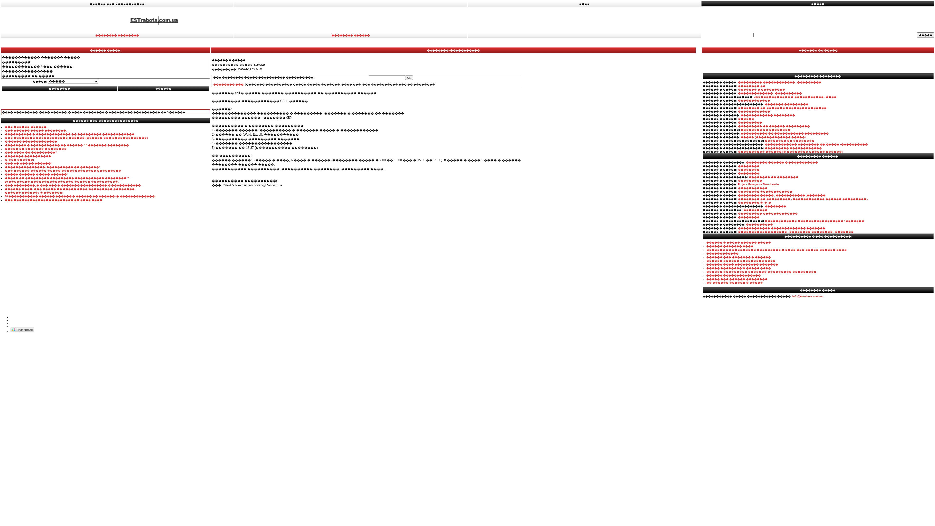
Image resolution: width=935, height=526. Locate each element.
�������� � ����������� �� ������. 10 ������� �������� (67, 145)
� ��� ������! (19, 159)
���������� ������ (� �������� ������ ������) (790, 151)
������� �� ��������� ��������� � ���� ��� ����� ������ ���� (776, 249)
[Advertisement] (622, 20)
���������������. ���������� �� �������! (52, 167)
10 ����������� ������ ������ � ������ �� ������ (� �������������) (80, 196)
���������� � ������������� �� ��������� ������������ (69, 134)
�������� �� (752, 86)
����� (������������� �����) (773, 137)
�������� (748, 166)
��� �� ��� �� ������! (28, 163)
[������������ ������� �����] (105, 57)
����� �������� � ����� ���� (738, 268)
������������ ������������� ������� (781, 228)
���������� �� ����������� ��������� (785, 133)
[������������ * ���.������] (105, 67)
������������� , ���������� (770, 93)
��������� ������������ (793, 148)
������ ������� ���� (729, 246)
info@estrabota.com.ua (807, 296)
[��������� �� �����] (105, 76)
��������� (750, 122)
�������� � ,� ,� (754, 202)
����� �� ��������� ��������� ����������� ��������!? (67, 178)
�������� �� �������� (765, 129)
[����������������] (105, 71)
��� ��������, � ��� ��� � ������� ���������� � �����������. (73, 185)
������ (746, 118)
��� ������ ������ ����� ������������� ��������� (63, 170)
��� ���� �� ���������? (31, 152)
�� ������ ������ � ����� (734, 282)
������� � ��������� (761, 89)
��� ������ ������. (26, 126)
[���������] (105, 62)
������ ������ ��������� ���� (741, 260)
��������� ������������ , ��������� (779, 82)
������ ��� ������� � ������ (738, 257)
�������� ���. (228, 84)
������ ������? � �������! (34, 192)
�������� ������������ (765, 191)
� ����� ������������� (31, 141)
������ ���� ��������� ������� (742, 264)
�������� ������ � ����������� (782, 162)
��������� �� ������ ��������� (774, 126)
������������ (754, 100)
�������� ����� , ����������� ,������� (781, 195)
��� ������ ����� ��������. (36, 130)
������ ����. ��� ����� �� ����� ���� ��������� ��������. (70, 189)
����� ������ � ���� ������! (36, 174)
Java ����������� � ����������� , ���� (795, 96)
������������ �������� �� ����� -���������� (816, 144)
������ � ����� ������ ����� (738, 242)
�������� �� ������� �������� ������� (782, 107)
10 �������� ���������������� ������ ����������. (62, 181)
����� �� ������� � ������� (36, 148)
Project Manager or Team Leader (758, 184)
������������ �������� (768, 115)
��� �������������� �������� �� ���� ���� (53, 199)
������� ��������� (786, 104)
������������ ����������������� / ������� (814, 220)
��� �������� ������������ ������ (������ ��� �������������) (76, 137)
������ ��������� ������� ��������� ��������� (761, 271)
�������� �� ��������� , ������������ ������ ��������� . (803, 198)
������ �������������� (733, 275)
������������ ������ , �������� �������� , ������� (796, 231)
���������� (759, 224)
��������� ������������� (768, 213)
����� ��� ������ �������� (736, 279)
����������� (752, 188)
